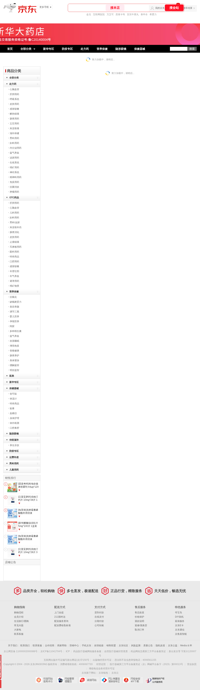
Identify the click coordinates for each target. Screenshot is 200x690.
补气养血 (14, 276)
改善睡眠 (14, 341)
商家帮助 (62, 645)
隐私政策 (160, 645)
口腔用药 (14, 261)
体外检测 (14, 423)
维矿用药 (14, 167)
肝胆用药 (14, 94)
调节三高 (14, 311)
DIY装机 (179, 616)
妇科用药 (14, 143)
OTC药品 (14, 197)
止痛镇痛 (14, 242)
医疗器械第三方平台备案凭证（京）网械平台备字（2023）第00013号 (146, 664)
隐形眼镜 (120, 48)
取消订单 (139, 629)
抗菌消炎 (14, 187)
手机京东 (86, 645)
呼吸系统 (14, 99)
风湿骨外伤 (15, 227)
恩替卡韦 (120, 14)
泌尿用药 (14, 157)
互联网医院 (99, 14)
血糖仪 (13, 413)
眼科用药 (14, 251)
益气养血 (14, 152)
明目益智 (14, 370)
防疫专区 (67, 48)
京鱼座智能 (181, 634)
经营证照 (101, 664)
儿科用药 (14, 212)
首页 (10, 48)
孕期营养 (14, 321)
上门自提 (59, 612)
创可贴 (13, 393)
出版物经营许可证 (102, 660)
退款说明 (139, 621)
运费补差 (14, 457)
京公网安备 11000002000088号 (21, 651)
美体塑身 (14, 360)
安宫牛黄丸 (133, 14)
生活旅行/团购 (21, 621)
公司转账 (99, 625)
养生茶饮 (14, 445)
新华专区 (48, 48)
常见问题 (18, 625)
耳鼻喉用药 (15, 246)
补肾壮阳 (14, 271)
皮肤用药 (14, 104)
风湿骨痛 (14, 128)
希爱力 (153, 14)
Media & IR (186, 645)
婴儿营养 (14, 316)
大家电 (17, 629)
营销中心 (74, 645)
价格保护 (139, 616)
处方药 (85, 48)
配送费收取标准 (62, 625)
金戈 (88, 14)
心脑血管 (14, 89)
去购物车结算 (185, 8)
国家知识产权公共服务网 (155, 680)
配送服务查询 (61, 621)
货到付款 (99, 612)
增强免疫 (14, 345)
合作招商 (49, 645)
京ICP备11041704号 (51, 651)
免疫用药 (14, 182)
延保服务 (179, 621)
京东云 (115, 672)
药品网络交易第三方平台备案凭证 (148, 651)
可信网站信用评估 (45, 680)
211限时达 (59, 616)
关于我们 (12, 645)
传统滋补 (14, 439)
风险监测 (135, 645)
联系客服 (18, 634)
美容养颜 (14, 306)
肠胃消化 (14, 232)
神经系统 (14, 172)
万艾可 (110, 14)
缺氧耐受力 (15, 302)
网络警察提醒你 (67, 680)
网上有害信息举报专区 (111, 680)
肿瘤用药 (14, 191)
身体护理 (14, 418)
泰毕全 (144, 14)
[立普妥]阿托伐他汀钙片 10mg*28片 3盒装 (28, 552)
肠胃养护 (14, 355)
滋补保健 (14, 133)
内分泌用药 (15, 148)
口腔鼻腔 (14, 428)
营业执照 (191, 664)
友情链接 (99, 645)
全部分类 (26, 48)
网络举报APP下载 (133, 680)
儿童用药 (14, 469)
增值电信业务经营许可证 (102, 668)
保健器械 (139, 48)
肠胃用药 (14, 118)
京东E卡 (179, 625)
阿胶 (12, 326)
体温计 (13, 398)
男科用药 (14, 138)
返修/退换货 (141, 625)
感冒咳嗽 (14, 109)
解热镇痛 (14, 113)
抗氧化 (13, 297)
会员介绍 (18, 616)
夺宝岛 (178, 612)
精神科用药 (15, 177)
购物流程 (18, 612)
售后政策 (139, 612)
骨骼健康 (14, 350)
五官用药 (14, 123)
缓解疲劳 (14, 365)
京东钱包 (103, 672)
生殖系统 (14, 162)
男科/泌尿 (15, 222)
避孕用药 (14, 281)
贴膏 (12, 408)
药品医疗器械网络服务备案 (87, 651)
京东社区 (123, 645)
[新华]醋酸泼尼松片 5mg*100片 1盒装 (28, 524)
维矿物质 (14, 286)
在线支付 (99, 616)
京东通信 (179, 629)
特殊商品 (14, 256)
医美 (11, 375)
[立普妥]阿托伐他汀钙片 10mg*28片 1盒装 (28, 499)
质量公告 (148, 645)
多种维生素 (15, 331)
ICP (68, 651)
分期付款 (99, 621)
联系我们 (25, 645)
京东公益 (172, 645)
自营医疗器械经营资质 (116, 651)
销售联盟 (111, 645)
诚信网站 (89, 680)
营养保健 (102, 48)
